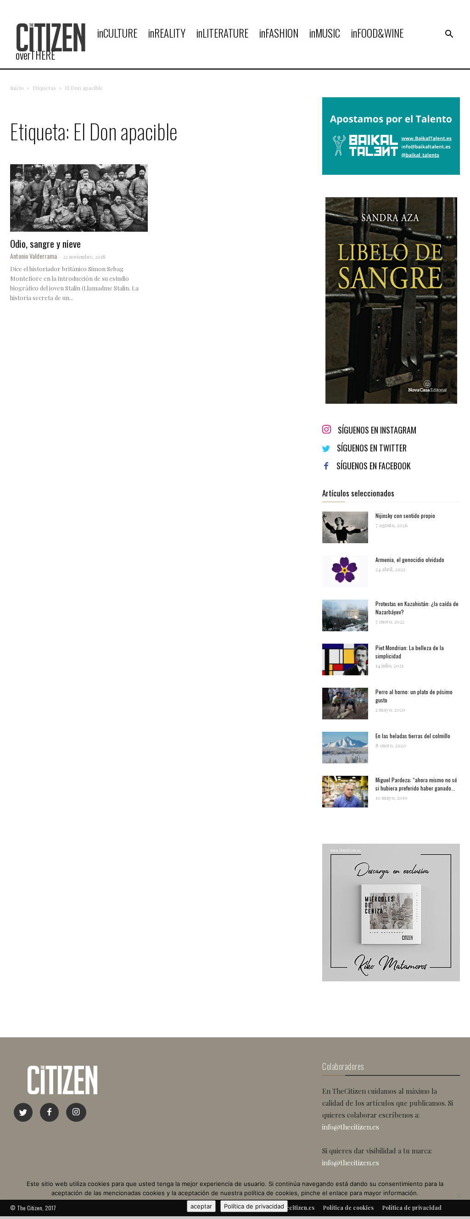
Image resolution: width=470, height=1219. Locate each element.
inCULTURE (117, 33)
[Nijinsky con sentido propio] (345, 527)
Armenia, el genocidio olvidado (409, 559)
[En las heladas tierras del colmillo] (345, 747)
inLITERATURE (222, 33)
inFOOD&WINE (377, 33)
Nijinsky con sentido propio (405, 515)
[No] (458, 1195)
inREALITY (166, 33)
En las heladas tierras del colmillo (412, 736)
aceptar (201, 1206)
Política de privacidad (254, 1206)
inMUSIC (324, 33)
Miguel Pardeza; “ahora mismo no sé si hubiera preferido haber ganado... (416, 784)
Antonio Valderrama (33, 256)
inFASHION (278, 33)
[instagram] (76, 1112)
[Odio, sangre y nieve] (79, 198)
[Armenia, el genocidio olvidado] (345, 571)
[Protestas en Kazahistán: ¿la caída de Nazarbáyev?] (345, 615)
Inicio (17, 87)
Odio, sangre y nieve (45, 243)
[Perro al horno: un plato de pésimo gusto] (345, 703)
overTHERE (35, 55)
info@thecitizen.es (350, 1126)
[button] (449, 34)
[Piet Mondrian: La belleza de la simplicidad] (345, 659)
